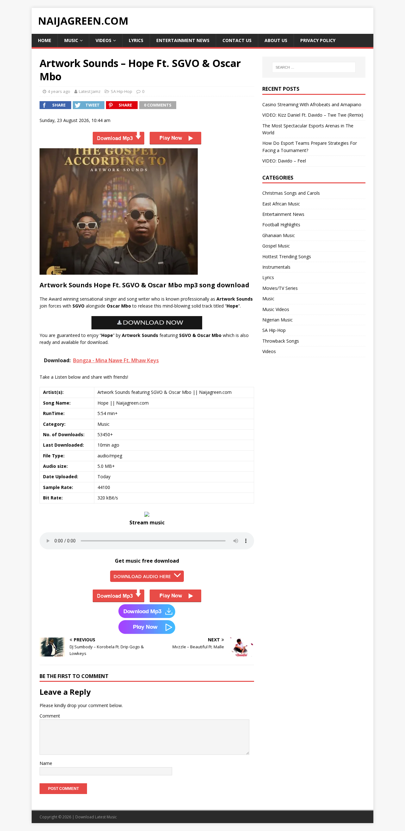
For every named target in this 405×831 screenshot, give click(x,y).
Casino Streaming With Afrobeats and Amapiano (311, 104)
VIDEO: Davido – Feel (284, 161)
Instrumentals (276, 267)
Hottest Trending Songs (286, 257)
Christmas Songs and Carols (291, 193)
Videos (103, 40)
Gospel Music (276, 246)
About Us (276, 40)
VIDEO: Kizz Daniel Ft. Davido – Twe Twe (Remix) (312, 115)
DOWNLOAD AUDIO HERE (142, 576)
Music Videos (275, 309)
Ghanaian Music (278, 235)
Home (44, 40)
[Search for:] (313, 67)
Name (46, 763)
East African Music (281, 204)
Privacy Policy (317, 40)
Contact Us (237, 40)
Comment (50, 716)
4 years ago (59, 91)
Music (71, 40)
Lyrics (136, 40)
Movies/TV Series (280, 288)
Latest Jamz (90, 91)
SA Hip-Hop (121, 91)
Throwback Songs (280, 341)
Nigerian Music (277, 320)
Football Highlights (281, 225)
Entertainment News (182, 40)
